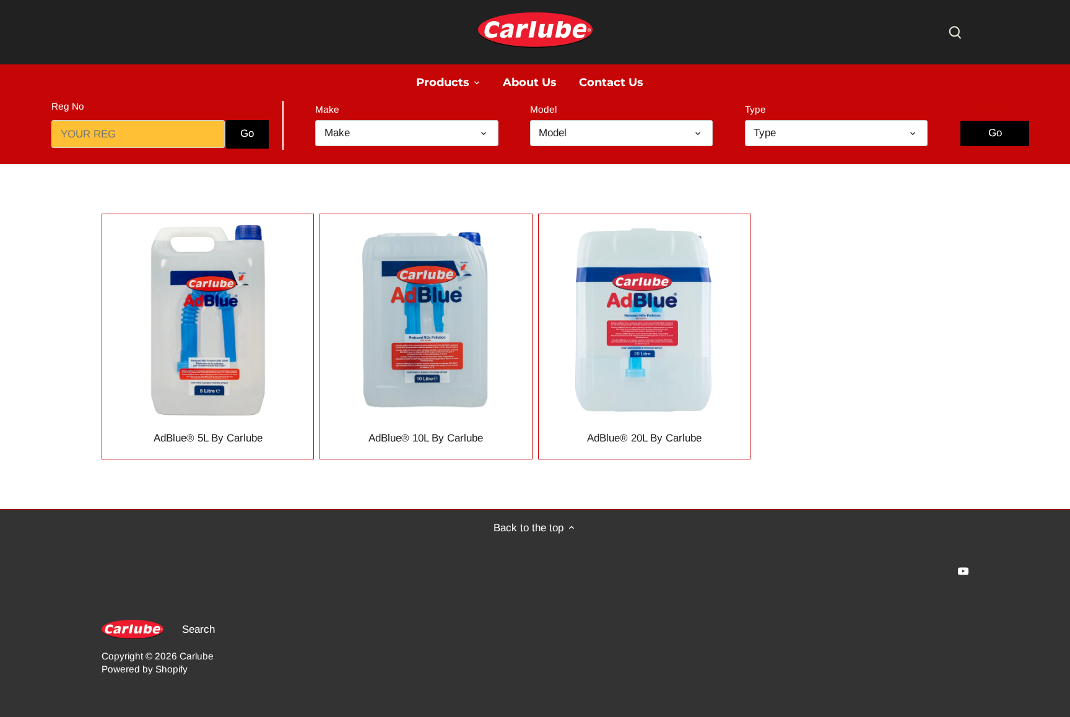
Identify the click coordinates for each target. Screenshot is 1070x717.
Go (994, 108)
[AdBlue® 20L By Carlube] (644, 319)
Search (198, 629)
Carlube (197, 656)
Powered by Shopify (145, 669)
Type (755, 109)
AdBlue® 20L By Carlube (644, 438)
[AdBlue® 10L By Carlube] (425, 319)
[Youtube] (963, 570)
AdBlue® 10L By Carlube (425, 438)
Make (327, 109)
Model (543, 109)
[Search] (954, 32)
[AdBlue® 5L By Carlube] (207, 319)
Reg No (67, 106)
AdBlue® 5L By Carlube (208, 438)
